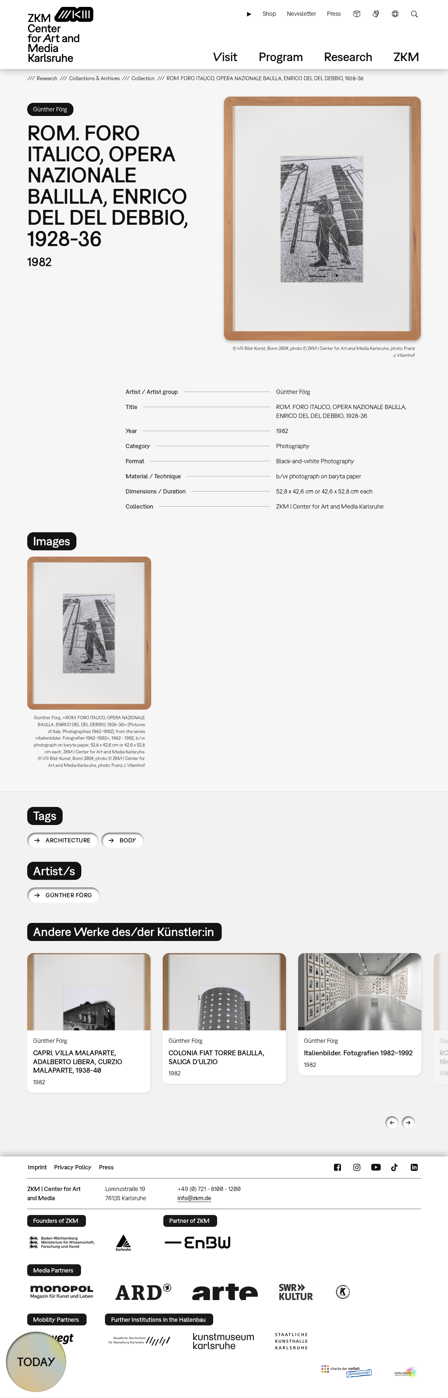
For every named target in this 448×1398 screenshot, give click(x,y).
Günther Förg (69, 895)
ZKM (406, 57)
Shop (269, 13)
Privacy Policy (73, 1167)
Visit (225, 57)
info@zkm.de (194, 1198)
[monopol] (61, 1291)
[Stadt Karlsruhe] (123, 1242)
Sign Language (375, 14)
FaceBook (337, 1167)
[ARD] (143, 1292)
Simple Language (356, 14)
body (128, 840)
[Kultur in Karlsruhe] (342, 1292)
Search (414, 14)
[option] (92, 665)
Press (334, 13)
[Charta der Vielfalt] (346, 1372)
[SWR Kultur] (296, 1292)
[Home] (69, 34)
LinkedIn (414, 1167)
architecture (68, 840)
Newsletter (301, 13)
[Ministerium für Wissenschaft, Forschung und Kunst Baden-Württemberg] (61, 1242)
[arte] (225, 1292)
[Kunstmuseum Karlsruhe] (223, 1341)
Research (348, 57)
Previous (391, 1122)
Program (281, 57)
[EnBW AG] (197, 1243)
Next (408, 1122)
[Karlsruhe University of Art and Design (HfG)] (139, 1341)
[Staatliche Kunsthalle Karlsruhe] (291, 1341)
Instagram (356, 1167)
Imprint (37, 1167)
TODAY (36, 1362)
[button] (322, 218)
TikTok (395, 1167)
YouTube (375, 1167)
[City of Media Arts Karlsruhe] (406, 1372)
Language (395, 14)
